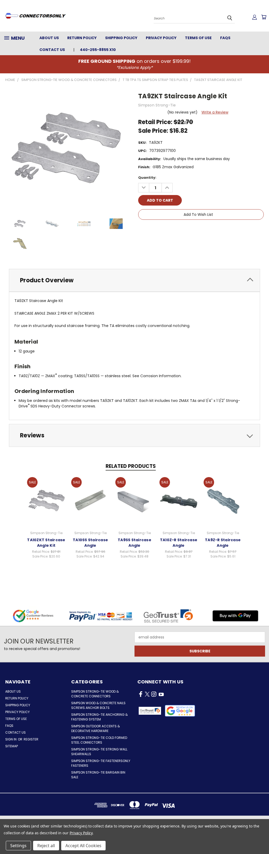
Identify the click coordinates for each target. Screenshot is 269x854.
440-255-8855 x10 (98, 49)
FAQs (225, 37)
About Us (49, 37)
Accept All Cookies (83, 845)
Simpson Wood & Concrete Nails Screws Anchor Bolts (98, 705)
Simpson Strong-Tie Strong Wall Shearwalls (99, 751)
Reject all (46, 845)
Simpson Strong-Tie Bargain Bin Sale (98, 774)
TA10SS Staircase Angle (90, 542)
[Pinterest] (177, 229)
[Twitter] (169, 229)
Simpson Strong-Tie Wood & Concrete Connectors (95, 693)
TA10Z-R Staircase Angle (178, 542)
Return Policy (82, 37)
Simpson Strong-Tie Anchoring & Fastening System (99, 717)
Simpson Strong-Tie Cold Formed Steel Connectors (99, 740)
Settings (18, 845)
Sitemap (11, 746)
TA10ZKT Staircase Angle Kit (46, 542)
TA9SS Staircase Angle (134, 542)
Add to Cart (46, 500)
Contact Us (52, 49)
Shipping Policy (121, 37)
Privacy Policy (161, 37)
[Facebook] (142, 229)
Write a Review (214, 112)
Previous (261, 837)
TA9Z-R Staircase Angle (223, 542)
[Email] (151, 229)
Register (31, 739)
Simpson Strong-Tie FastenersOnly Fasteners (100, 763)
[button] (180, 710)
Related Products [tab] (131, 466)
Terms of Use (198, 37)
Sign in (11, 739)
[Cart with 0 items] (263, 17)
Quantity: (147, 177)
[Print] (160, 229)
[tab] (134, 280)
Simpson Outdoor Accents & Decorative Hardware (95, 728)
